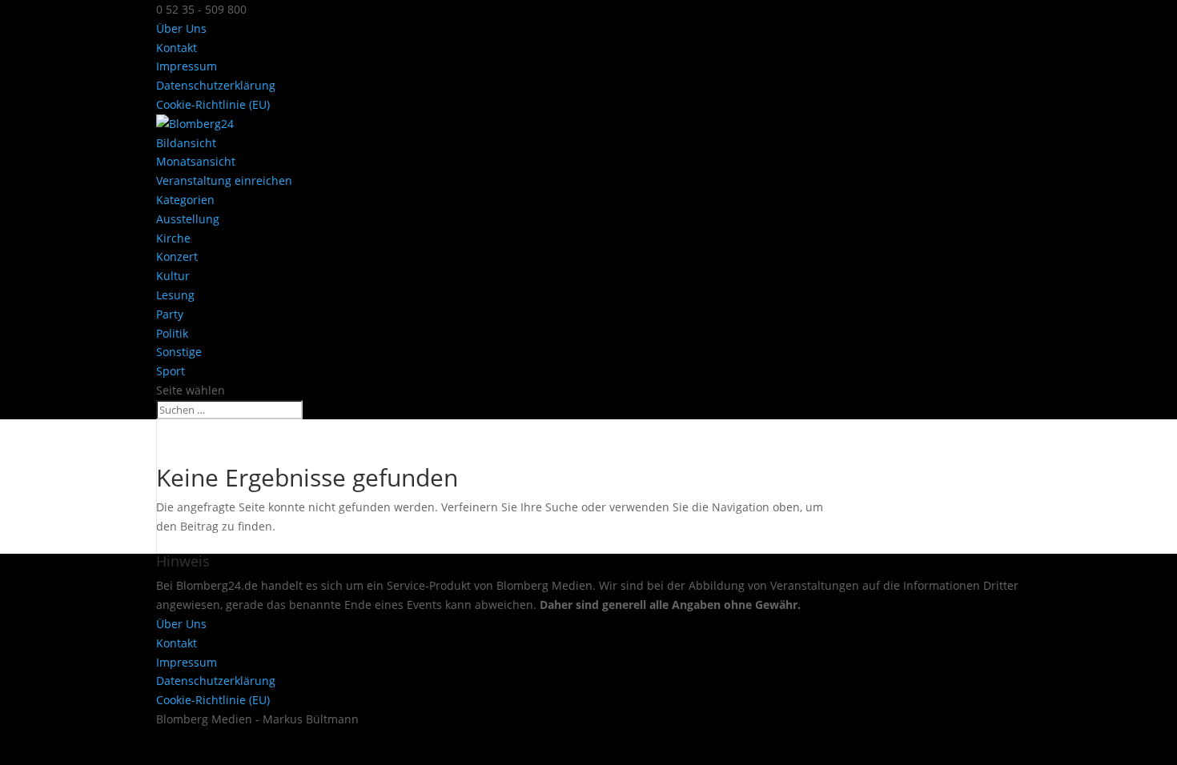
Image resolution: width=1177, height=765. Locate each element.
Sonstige (179, 351)
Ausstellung (187, 218)
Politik (172, 333)
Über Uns (181, 28)
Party (169, 314)
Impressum (186, 66)
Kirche (173, 238)
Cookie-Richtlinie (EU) (213, 104)
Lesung (175, 294)
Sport (170, 370)
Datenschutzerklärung (215, 85)
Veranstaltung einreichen (224, 180)
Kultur (173, 275)
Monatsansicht (195, 161)
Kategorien (185, 199)
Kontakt (176, 47)
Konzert (177, 256)
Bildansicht (186, 142)
